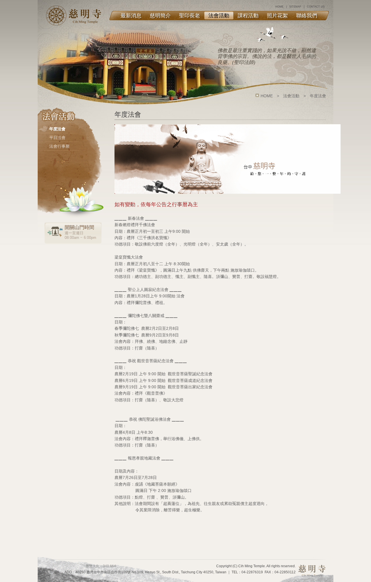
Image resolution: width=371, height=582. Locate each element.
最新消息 (131, 16)
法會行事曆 (59, 146)
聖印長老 (189, 16)
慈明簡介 (160, 16)
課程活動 (248, 16)
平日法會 (57, 137)
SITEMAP (295, 6)
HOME (279, 6)
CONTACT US (316, 6)
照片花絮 (277, 16)
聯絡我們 (306, 16)
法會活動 (218, 16)
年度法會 (57, 129)
